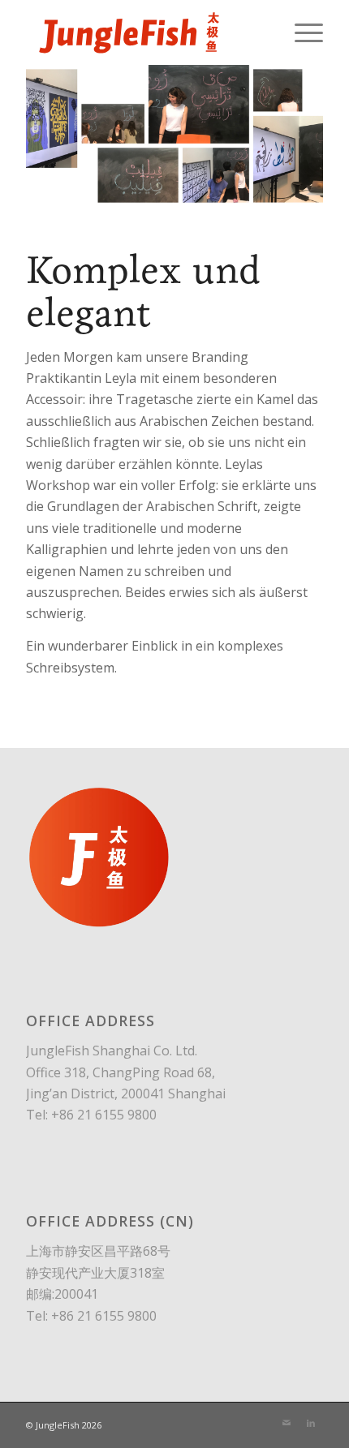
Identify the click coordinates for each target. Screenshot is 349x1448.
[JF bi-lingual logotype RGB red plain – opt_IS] (144, 32)
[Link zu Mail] (286, 1423)
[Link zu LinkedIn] (311, 1423)
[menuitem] (300, 32)
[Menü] (300, 32)
